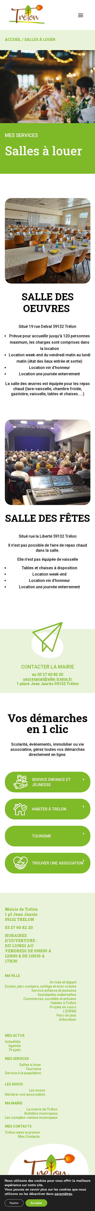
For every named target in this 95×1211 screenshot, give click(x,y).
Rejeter (14, 1203)
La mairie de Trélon (42, 1109)
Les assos (37, 1090)
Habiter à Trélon (63, 1003)
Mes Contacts (29, 1136)
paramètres (63, 1194)
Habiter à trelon (49, 809)
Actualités (13, 1042)
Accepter (36, 1203)
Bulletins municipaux (40, 1113)
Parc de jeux (66, 1015)
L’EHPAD (69, 1011)
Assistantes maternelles (57, 995)
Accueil (13, 39)
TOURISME (41, 836)
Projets (15, 1050)
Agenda (14, 1046)
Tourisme (33, 1069)
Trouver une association (57, 863)
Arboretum (67, 1019)
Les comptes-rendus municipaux (31, 1117)
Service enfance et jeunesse (53, 990)
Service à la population (23, 1073)
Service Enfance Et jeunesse (51, 782)
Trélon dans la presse (22, 1132)
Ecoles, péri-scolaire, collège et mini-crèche (40, 986)
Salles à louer (30, 1065)
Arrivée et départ (63, 982)
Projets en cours (63, 1007)
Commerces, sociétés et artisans (49, 999)
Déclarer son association (25, 1094)
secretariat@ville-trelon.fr (47, 679)
